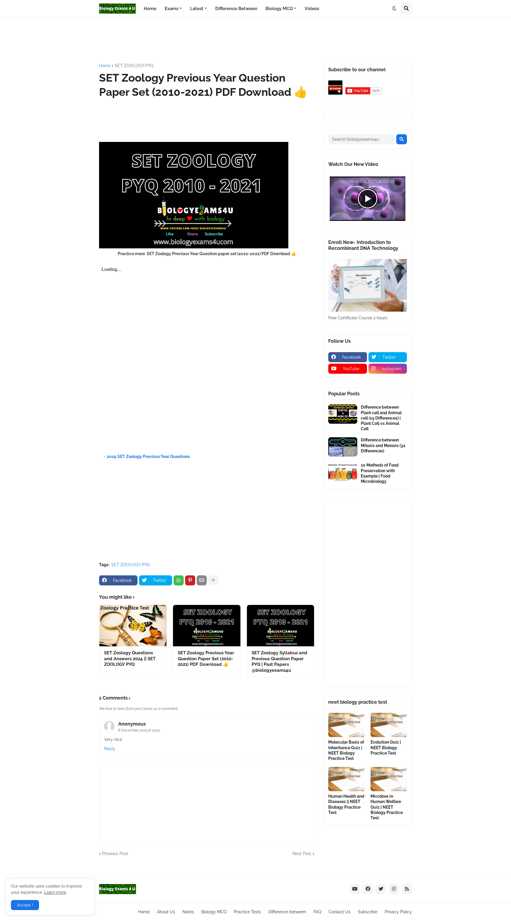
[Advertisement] (242, 39)
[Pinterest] (190, 580)
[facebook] (368, 889)
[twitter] (381, 889)
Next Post (301, 853)
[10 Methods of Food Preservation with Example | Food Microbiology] (342, 472)
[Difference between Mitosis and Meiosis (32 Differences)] (342, 447)
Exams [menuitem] (171, 8)
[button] (394, 8)
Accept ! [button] (25, 905)
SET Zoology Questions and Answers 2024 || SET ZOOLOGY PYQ (130, 658)
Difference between (287, 911)
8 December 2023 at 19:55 (139, 730)
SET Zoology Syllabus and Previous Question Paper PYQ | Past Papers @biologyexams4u (279, 661)
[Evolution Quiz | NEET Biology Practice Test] (389, 725)
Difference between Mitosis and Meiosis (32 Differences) (383, 445)
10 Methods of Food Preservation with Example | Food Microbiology (380, 473)
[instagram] (394, 889)
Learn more (55, 892)
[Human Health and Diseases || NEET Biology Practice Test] (346, 779)
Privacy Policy (398, 911)
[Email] (202, 580)
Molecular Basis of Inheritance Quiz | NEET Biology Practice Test (346, 750)
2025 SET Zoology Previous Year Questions (149, 456)
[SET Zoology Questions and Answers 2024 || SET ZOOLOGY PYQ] (132, 625)
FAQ (317, 911)
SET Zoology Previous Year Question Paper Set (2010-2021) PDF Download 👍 (206, 658)
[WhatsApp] (179, 580)
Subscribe (367, 911)
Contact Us (339, 911)
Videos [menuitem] (312, 8)
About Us (166, 911)
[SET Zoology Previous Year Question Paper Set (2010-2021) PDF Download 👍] (206, 625)
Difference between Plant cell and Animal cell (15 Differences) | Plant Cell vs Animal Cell (381, 418)
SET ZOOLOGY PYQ (134, 66)
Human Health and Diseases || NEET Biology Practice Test (346, 804)
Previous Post (115, 853)
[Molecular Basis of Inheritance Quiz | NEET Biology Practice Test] (346, 725)
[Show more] (213, 580)
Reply (109, 748)
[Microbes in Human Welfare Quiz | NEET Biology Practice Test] (389, 779)
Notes (188, 911)
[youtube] (355, 889)
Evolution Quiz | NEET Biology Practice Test (386, 747)
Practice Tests (247, 911)
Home (105, 66)
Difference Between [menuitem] (236, 8)
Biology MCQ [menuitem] (279, 8)
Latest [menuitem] (196, 8)
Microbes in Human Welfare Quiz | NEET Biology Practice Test (387, 807)
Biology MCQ (214, 911)
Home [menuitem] (150, 8)
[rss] (407, 889)
